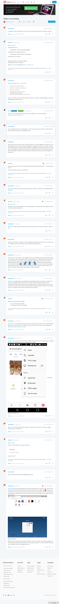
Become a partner (51, 574)
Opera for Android (10, 21)
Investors (49, 572)
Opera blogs (30, 568)
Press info (49, 568)
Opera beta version (8, 574)
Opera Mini (6, 583)
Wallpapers (20, 570)
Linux (26, 64)
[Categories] (18, 2)
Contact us (50, 576)
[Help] (34, 2)
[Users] (26, 2)
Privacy (39, 568)
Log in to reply (52, 21)
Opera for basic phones (9, 587)
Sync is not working (21, 83)
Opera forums (30, 570)
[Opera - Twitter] (5, 595)
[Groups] (28, 2)
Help (28, 562)
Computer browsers (7, 565)
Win (32, 64)
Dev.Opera (30, 572)
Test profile (14, 64)
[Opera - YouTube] (8, 595)
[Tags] (23, 2)
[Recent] (20, 2)
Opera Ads (20, 572)
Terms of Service (41, 574)
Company (50, 562)
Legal (39, 562)
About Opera (50, 566)
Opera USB (6, 576)
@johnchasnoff (16, 42)
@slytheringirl (18, 278)
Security (39, 566)
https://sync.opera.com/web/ (15, 115)
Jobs (48, 570)
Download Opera (32, 8)
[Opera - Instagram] (14, 595)
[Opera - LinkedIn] (11, 595)
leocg (9, 110)
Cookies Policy (40, 570)
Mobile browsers (7, 579)
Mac (29, 64)
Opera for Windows (8, 568)
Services (20, 562)
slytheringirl (10, 141)
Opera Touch (7, 585)
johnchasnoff (11, 28)
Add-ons (20, 566)
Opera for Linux (7, 572)
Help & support (31, 566)
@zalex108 (10, 83)
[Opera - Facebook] (3, 595)
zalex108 (10, 42)
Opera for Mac (7, 570)
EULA (38, 572)
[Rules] (31, 2)
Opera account (21, 568)
